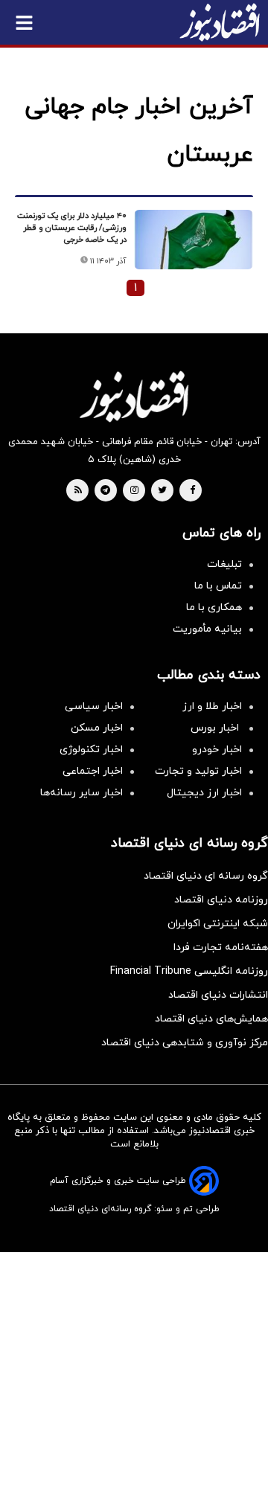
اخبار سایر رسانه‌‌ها (81, 793)
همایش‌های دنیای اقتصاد (211, 1019)
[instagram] (134, 491)
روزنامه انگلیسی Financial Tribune (189, 971)
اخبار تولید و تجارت (198, 771)
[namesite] (220, 22)
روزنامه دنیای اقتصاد (221, 900)
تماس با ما (218, 586)
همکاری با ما (214, 607)
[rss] (78, 491)
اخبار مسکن (97, 728)
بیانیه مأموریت (207, 629)
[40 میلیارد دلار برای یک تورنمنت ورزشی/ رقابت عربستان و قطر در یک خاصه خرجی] (193, 239)
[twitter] (162, 491)
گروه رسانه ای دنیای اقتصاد (206, 876)
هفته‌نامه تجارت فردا (220, 947)
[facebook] (192, 491)
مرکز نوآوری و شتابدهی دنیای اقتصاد (184, 1043)
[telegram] (105, 491)
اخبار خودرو (217, 750)
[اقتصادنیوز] (134, 397)
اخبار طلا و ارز (212, 706)
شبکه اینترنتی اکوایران (218, 924)
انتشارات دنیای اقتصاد (218, 995)
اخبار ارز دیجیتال (204, 793)
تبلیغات (224, 564)
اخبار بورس (216, 728)
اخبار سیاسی (94, 706)
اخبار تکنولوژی (91, 750)
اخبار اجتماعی (93, 771)
